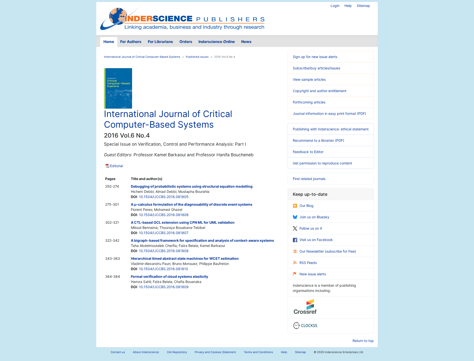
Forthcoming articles (309, 102)
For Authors (130, 41)
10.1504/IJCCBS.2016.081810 (163, 269)
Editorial (116, 166)
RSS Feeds (308, 263)
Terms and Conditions (258, 352)
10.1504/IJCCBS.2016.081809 (164, 287)
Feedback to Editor (308, 152)
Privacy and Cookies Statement (215, 352)
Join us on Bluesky (314, 217)
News (246, 41)
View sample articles (309, 79)
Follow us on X (310, 228)
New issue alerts (312, 274)
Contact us (118, 352)
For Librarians (160, 41)
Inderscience (216, 41)
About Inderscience (146, 352)
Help (348, 5)
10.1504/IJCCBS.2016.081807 (163, 233)
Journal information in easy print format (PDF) (329, 113)
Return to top (363, 341)
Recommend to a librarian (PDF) (318, 140)
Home (108, 41)
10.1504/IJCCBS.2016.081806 (164, 215)
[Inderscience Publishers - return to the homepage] (182, 16)
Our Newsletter (312, 251)
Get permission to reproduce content (322, 163)
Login (335, 5)
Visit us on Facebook (316, 240)
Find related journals (309, 179)
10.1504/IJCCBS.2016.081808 (164, 251)
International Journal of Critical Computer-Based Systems (142, 57)
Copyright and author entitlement (319, 91)
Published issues (197, 57)
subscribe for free (340, 251)
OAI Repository (177, 352)
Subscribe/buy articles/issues (316, 68)
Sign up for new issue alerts (315, 57)
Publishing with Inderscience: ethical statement (331, 129)
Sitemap (363, 5)
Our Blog (306, 205)
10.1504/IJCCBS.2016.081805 (164, 197)
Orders (185, 41)
